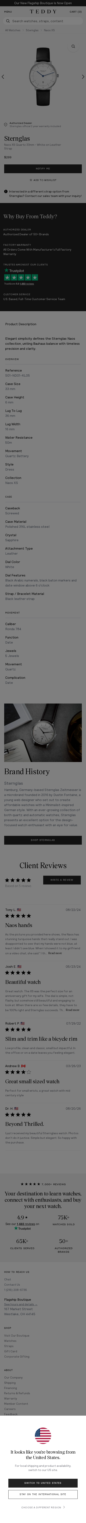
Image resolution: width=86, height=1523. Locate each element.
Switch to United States (42, 1483)
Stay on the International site (43, 1494)
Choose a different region (41, 1507)
